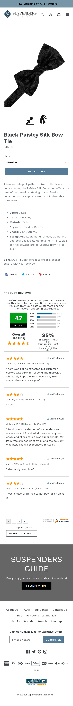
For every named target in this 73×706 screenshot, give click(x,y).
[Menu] (67, 14)
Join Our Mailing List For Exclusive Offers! (36, 631)
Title (7, 156)
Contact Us (60, 609)
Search (42, 621)
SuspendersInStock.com (39, 694)
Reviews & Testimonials (41, 615)
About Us (12, 609)
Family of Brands (22, 621)
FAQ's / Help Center (35, 609)
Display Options (24, 527)
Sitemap (56, 621)
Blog (19, 615)
